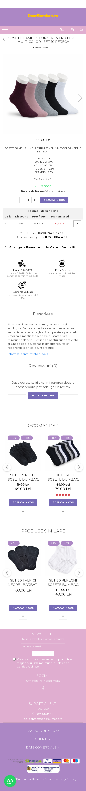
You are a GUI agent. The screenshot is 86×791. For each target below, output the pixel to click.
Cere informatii (62, 247)
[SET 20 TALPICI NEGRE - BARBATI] (23, 558)
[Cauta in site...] (81, 30)
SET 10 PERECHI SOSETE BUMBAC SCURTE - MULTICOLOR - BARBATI (63, 477)
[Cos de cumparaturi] (72, 30)
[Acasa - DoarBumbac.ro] (43, 17)
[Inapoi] (3, 39)
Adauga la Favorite (24, 247)
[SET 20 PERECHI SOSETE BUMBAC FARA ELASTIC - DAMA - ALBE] (63, 558)
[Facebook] (43, 688)
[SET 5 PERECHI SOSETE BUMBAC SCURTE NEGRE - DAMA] (23, 453)
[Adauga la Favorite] (23, 511)
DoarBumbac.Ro (43, 47)
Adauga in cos (54, 199)
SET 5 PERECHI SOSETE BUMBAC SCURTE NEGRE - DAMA (23, 477)
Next (80, 98)
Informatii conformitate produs (28, 354)
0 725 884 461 (45, 713)
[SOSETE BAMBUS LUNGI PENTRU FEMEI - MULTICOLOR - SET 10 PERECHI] (43, 94)
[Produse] (5, 31)
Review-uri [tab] (43, 365)
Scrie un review (43, 395)
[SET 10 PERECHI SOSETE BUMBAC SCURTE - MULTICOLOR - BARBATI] (63, 453)
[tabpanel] (43, 94)
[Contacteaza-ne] (62, 30)
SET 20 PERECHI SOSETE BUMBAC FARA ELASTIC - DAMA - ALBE (63, 582)
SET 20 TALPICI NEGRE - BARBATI (23, 582)
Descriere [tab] (43, 313)
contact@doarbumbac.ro (45, 718)
